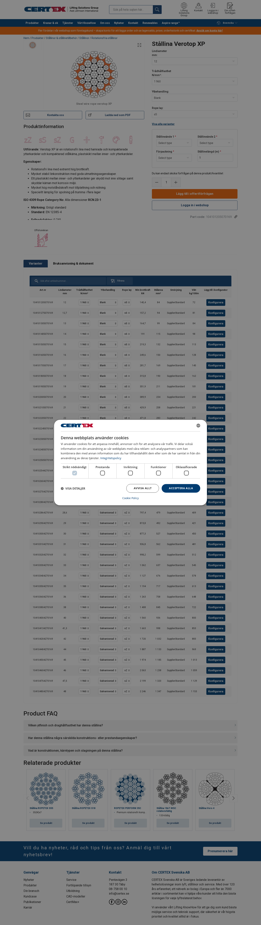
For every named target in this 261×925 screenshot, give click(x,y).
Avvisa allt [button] (143, 488)
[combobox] (198, 425)
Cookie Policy (130, 498)
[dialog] (130, 462)
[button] (73, 488)
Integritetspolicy (110, 458)
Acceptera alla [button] (181, 488)
